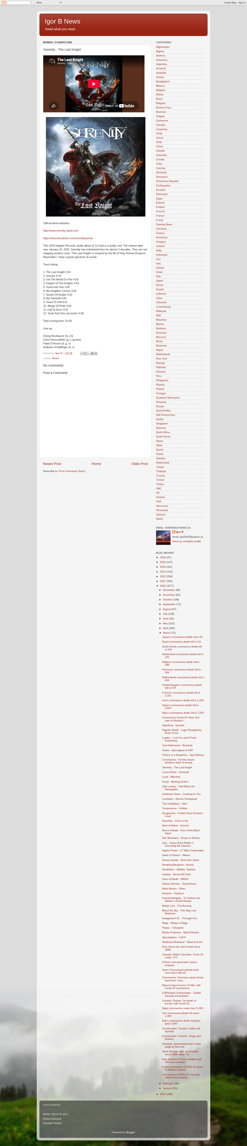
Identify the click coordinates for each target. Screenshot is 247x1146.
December (169, 590)
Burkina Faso (163, 107)
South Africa (163, 432)
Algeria (160, 51)
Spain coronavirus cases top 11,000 (182, 1008)
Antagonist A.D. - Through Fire (179, 918)
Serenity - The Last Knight (177, 767)
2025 (163, 562)
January (168, 1088)
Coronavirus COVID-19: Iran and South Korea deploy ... (181, 1076)
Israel (159, 272)
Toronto (160, 475)
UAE (158, 488)
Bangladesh (163, 81)
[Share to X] (89, 353)
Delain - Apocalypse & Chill (177, 750)
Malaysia (161, 311)
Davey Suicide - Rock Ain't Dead (180, 860)
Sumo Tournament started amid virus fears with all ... (180, 971)
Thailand (161, 471)
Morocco (161, 337)
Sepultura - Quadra (173, 725)
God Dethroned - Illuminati (177, 745)
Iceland (160, 246)
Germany (161, 228)
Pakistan (161, 367)
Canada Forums (52, 1123)
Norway (160, 363)
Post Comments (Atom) (72, 471)
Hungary (161, 241)
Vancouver (162, 506)
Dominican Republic (167, 181)
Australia (161, 72)
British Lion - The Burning (176, 905)
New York (161, 358)
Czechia (160, 168)
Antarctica (161, 60)
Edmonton (162, 194)
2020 (163, 585)
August (167, 609)
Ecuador (161, 189)
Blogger (130, 1132)
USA (158, 501)
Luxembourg (163, 306)
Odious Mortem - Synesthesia (179, 883)
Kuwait (160, 289)
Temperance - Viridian (175, 808)
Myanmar (161, 345)
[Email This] (82, 353)
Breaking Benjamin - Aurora (178, 864)
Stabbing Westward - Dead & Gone (182, 942)
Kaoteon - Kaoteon (173, 893)
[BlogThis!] (85, 353)
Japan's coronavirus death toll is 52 (182, 637)
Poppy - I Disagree (173, 927)
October (168, 599)
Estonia (160, 202)
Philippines (162, 380)
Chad (159, 133)
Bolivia (159, 94)
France (160, 215)
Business (161, 112)
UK (157, 493)
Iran (158, 259)
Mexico (160, 324)
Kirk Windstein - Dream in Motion (181, 838)
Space (159, 441)
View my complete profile (186, 541)
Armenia (161, 68)
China (159, 146)
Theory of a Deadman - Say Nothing (183, 755)
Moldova (161, 328)
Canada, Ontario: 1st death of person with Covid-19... (179, 1002)
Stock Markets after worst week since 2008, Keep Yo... (180, 1053)
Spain (159, 445)
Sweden (160, 458)
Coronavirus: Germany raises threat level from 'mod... (182, 979)
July (165, 614)
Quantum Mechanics (168, 397)
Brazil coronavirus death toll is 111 (181, 641)
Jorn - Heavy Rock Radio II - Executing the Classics (178, 844)
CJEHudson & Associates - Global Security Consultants (181, 994)
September (169, 604)
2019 (163, 1094)
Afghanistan (163, 47)
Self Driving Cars (165, 415)
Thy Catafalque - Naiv (174, 803)
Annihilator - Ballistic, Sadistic (178, 869)
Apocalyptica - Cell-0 (174, 937)
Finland (160, 207)
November (169, 595)
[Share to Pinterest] (96, 353)
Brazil (159, 99)
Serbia (159, 419)
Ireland (160, 267)
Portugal (161, 393)
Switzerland (162, 462)
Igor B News (62, 21)
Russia (160, 406)
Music (55, 358)
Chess (159, 137)
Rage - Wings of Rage (175, 923)
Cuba (159, 163)
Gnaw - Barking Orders (175, 781)
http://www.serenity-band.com (60, 230)
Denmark (161, 172)
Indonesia (161, 254)
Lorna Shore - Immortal (175, 772)
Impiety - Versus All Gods (176, 874)
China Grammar (52, 1118)
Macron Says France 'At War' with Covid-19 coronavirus (181, 987)
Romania (161, 402)
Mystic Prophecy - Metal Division (180, 932)
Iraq (158, 263)
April (166, 628)
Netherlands (163, 354)
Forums (160, 211)
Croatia (160, 159)
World (159, 519)
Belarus (160, 85)
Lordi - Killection (171, 777)
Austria (160, 77)
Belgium (160, 90)
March (167, 633)
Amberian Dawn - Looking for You (181, 794)
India (159, 250)
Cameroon (162, 120)
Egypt (159, 198)
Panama (161, 371)
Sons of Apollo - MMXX (175, 879)
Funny (159, 220)
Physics (160, 384)
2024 (163, 566)
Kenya (159, 285)
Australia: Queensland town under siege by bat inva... (181, 1045)
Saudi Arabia (163, 410)
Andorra (160, 55)
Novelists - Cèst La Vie (175, 820)
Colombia (161, 155)
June (166, 618)
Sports (159, 449)
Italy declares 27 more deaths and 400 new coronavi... (181, 1061)
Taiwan (160, 467)
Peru (158, 376)
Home (96, 464)
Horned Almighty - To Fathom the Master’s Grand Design (181, 899)
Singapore (162, 423)
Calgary (160, 116)
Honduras (161, 237)
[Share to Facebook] (92, 353)
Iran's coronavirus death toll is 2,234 (183, 700)
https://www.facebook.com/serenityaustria (68, 238)
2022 (163, 576)
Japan (159, 280)
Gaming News (164, 224)
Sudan (159, 454)
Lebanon (161, 293)
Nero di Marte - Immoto (175, 825)
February (168, 1083)
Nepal (159, 350)
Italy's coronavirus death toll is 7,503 (183, 712)
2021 (163, 581)
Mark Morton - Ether (173, 888)
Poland (160, 389)
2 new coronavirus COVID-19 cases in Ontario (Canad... (182, 1068)
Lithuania (161, 302)
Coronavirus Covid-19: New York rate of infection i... (180, 719)
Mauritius (161, 319)
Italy (158, 276)
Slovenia (161, 428)
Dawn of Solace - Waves (176, 855)
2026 (163, 557)
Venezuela (162, 510)
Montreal (161, 332)
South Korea (163, 436)
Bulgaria (160, 103)
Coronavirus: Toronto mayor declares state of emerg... (178, 761)
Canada (160, 125)
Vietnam (160, 514)
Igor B (179, 532)
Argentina (161, 64)
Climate (160, 150)
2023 (163, 571)
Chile (159, 142)
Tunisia (160, 479)
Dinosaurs (162, 176)
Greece (160, 233)
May (166, 623)
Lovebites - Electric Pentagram (179, 799)
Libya (159, 298)
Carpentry (161, 129)
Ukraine (160, 497)
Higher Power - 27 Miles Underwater (183, 850)
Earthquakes (163, 185)
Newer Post (52, 464)
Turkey (160, 484)
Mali (158, 315)
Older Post (139, 464)
